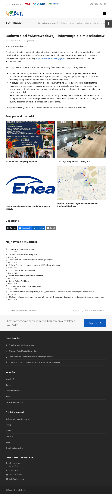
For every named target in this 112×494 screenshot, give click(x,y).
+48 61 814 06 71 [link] (15, 4)
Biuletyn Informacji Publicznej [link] (18, 419)
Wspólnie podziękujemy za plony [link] (21, 161)
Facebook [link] (10, 430)
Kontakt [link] (9, 385)
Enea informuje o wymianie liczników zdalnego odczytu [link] (31, 260)
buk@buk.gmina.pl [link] (16, 479)
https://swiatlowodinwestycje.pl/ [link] (50, 58)
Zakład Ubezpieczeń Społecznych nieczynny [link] (26, 275)
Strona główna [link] (43, 23)
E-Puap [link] (8, 425)
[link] (108, 24)
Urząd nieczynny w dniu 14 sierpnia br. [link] (88, 310)
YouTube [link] (9, 436)
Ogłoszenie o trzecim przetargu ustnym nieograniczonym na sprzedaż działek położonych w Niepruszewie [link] (51, 291)
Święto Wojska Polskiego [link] (19, 281)
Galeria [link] (8, 396)
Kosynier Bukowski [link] (13, 390)
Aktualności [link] (54, 23)
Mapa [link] (8, 442)
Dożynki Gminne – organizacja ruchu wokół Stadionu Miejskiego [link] (34, 265)
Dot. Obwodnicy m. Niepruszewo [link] (22, 270)
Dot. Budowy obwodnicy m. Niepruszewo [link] (25, 286)
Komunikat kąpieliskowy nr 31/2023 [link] (21, 310)
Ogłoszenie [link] (30, 40)
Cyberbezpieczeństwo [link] (14, 448)
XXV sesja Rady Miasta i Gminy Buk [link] (73, 161)
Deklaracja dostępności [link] (15, 402)
